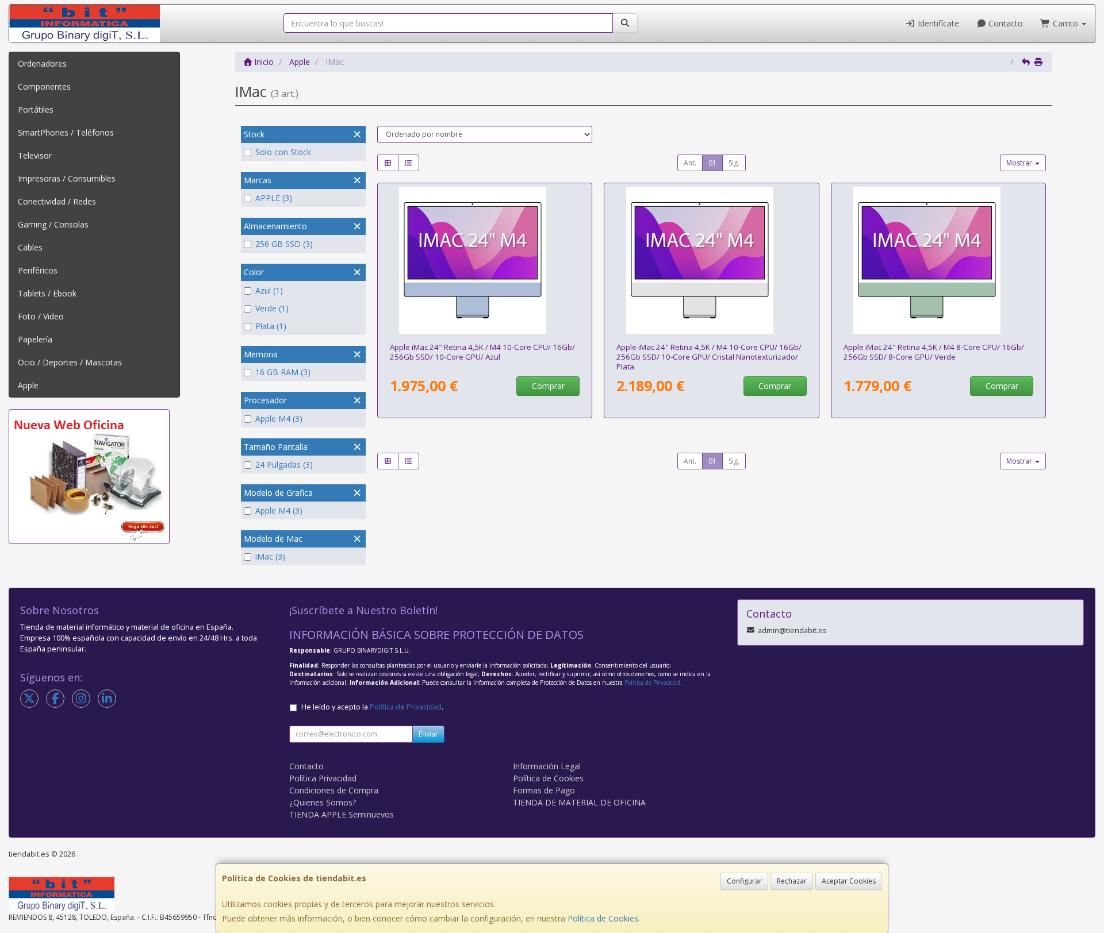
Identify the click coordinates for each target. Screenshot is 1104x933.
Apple (28, 385)
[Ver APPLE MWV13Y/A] (484, 260)
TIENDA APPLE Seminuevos (341, 814)
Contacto (1004, 23)
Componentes (44, 86)
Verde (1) (272, 308)
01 (712, 163)
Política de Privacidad (652, 682)
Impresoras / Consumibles (67, 178)
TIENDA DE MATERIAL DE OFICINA (579, 802)
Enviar (428, 734)
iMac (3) (270, 556)
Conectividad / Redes (57, 201)
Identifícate (937, 23)
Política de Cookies (603, 918)
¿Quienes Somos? (322, 802)
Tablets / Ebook (47, 293)
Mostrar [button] (1020, 163)
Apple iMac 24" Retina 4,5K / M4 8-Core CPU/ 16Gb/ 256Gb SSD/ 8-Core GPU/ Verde (934, 352)
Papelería (35, 339)
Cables (30, 247)
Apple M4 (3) (278, 418)
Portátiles (35, 109)
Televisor (35, 155)
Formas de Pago (544, 790)
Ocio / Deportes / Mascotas (70, 362)
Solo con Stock (283, 151)
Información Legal (547, 766)
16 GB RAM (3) (282, 372)
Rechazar (792, 881)
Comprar (548, 385)
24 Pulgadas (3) (284, 464)
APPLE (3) (273, 197)
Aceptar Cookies (849, 881)
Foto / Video (41, 316)
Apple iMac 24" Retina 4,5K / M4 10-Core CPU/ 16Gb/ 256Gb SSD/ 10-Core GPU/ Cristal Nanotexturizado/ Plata (709, 357)
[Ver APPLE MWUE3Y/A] (939, 260)
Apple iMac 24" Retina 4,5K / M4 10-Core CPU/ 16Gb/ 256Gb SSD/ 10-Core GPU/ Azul (482, 352)
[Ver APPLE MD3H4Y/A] (711, 260)
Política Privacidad (322, 778)
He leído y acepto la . (372, 707)
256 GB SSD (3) (284, 243)
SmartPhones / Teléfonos (66, 132)
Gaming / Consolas (53, 224)
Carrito (1065, 23)
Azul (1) (269, 290)
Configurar (744, 881)
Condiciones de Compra (333, 790)
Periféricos (37, 270)
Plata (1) (270, 326)
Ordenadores (42, 63)
